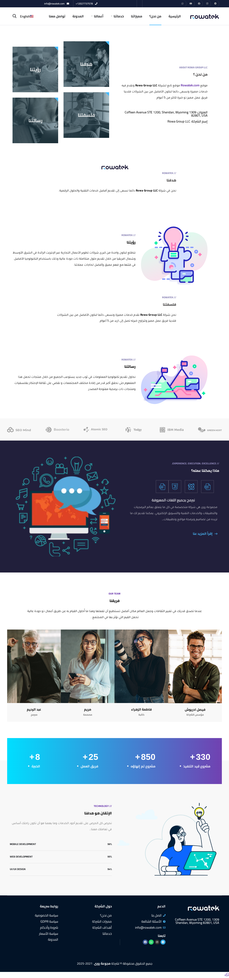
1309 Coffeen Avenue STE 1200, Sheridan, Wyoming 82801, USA (197, 921)
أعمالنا (98, 16)
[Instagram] (207, 3)
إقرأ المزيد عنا (203, 534)
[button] (226, 975)
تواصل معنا (57, 16)
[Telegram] (215, 3)
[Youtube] (191, 3)
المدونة (78, 16)
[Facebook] (199, 3)
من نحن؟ (155, 16)
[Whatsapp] (182, 3)
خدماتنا (119, 16)
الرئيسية (175, 16)
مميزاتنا (136, 16)
